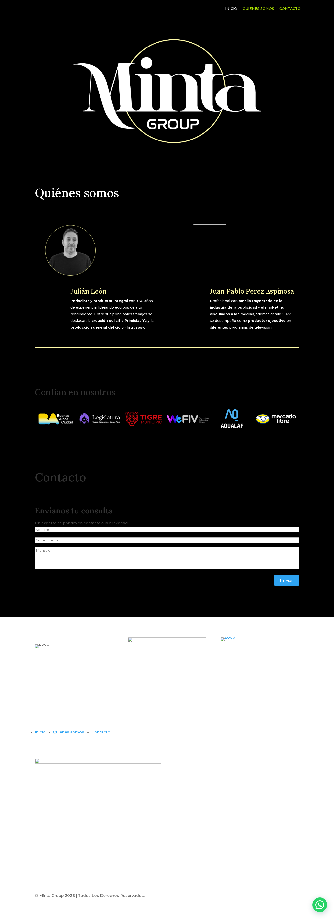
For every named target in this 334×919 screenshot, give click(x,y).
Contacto (290, 9)
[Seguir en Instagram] (171, 740)
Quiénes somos (258, 9)
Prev (31, 419)
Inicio (231, 9)
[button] (319, 904)
